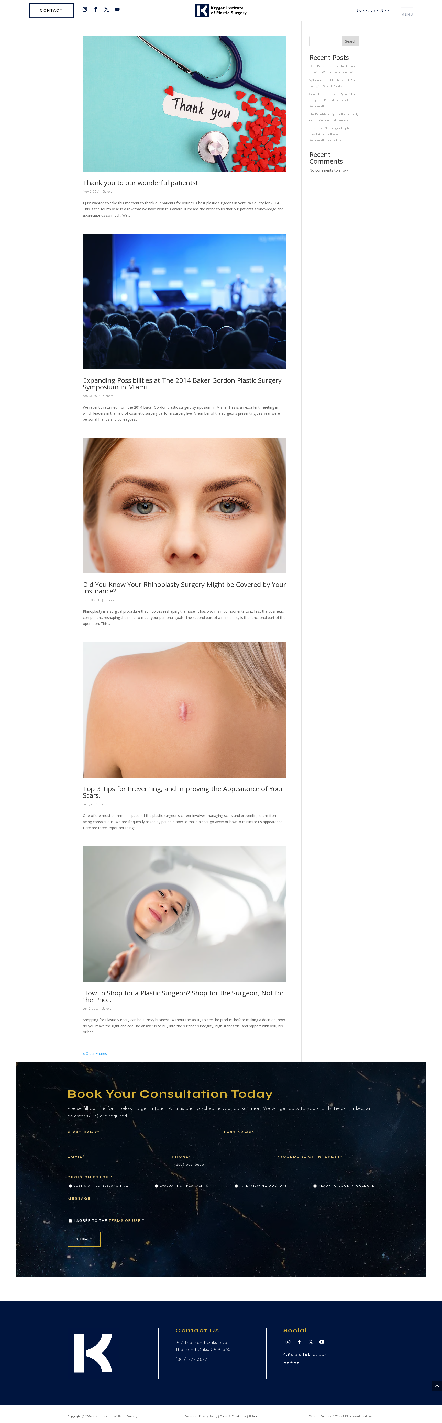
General (108, 191)
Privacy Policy (208, 1416)
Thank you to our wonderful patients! (140, 182)
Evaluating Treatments (184, 1185)
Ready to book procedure (346, 1185)
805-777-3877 (373, 10)
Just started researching (101, 1185)
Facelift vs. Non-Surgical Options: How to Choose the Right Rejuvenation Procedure (332, 134)
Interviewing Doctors (263, 1185)
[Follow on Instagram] (84, 9)
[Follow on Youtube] (117, 9)
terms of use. (125, 1220)
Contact (51, 10)
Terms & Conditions (233, 1416)
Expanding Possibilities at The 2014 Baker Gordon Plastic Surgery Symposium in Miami (182, 383)
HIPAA (253, 1416)
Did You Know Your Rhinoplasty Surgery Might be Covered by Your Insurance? (184, 588)
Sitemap (190, 1416)
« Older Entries (95, 1053)
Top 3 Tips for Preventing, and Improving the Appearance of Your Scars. (183, 792)
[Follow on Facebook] (95, 9)
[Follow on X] (106, 9)
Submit (84, 1239)
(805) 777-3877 (191, 1359)
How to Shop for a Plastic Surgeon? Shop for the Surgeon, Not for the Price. (183, 996)
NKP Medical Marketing (359, 1416)
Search (350, 41)
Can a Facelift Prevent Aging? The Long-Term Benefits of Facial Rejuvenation (332, 100)
